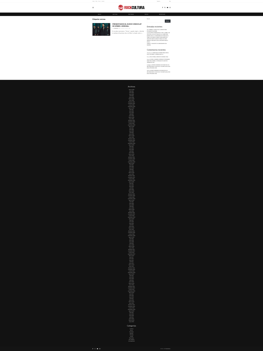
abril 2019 (131, 224)
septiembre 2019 (131, 217)
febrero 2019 (131, 227)
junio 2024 (131, 129)
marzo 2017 (131, 263)
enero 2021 (131, 192)
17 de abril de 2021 (123, 28)
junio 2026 (131, 92)
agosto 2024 (131, 126)
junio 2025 (131, 111)
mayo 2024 (131, 131)
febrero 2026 (131, 98)
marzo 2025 (131, 115)
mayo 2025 (131, 112)
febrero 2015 (131, 301)
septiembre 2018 (131, 235)
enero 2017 (131, 266)
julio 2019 (131, 220)
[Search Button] (170, 1)
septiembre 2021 (131, 180)
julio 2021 (131, 183)
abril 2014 (131, 317)
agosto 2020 (131, 200)
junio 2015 (131, 295)
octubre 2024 (131, 123)
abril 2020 (131, 206)
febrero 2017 (131, 264)
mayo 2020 (131, 204)
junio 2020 (131, 203)
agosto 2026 (131, 89)
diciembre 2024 (131, 120)
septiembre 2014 (131, 309)
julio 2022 (131, 164)
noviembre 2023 (131, 140)
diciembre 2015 (131, 286)
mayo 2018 (131, 241)
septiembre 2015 (131, 291)
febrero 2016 (131, 283)
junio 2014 (131, 314)
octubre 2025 (131, 105)
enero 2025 (131, 118)
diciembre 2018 (131, 231)
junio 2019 (131, 221)
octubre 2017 (131, 252)
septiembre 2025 (131, 106)
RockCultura (168, 348)
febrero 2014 (131, 320)
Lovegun (116, 28)
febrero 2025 (131, 117)
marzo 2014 (131, 318)
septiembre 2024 (131, 124)
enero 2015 (131, 303)
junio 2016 (131, 277)
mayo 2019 (131, 223)
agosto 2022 (131, 163)
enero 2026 (131, 100)
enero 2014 (131, 321)
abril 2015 (131, 298)
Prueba (131, 336)
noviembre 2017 (131, 251)
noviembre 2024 (131, 121)
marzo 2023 (131, 152)
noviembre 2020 (131, 195)
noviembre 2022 (131, 158)
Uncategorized (131, 341)
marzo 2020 (131, 208)
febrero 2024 (131, 135)
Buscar (148, 18)
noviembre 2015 (131, 287)
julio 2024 (131, 128)
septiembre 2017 (131, 254)
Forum (99, 1)
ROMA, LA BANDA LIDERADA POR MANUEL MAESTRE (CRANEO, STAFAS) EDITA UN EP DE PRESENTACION (158, 61)
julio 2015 (131, 294)
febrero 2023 (131, 154)
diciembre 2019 (131, 212)
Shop (96, 1)
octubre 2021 (131, 178)
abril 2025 (131, 114)
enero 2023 (131, 155)
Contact (102, 1)
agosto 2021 (131, 181)
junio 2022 (131, 166)
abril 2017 (131, 261)
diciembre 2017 (131, 249)
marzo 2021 (131, 189)
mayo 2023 (131, 149)
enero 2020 (131, 211)
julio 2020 (131, 201)
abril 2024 (131, 132)
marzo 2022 (131, 171)
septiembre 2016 (131, 272)
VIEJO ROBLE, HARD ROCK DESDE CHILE (159, 56)
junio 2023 (131, 148)
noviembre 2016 (131, 269)
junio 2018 (131, 240)
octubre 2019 (131, 215)
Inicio (99, 14)
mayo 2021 (131, 186)
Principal (131, 334)
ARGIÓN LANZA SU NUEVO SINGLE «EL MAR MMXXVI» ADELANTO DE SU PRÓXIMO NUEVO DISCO (157, 40)
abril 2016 (131, 280)
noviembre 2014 (131, 306)
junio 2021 (131, 184)
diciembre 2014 (131, 304)
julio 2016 (131, 275)
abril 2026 (131, 95)
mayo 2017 (131, 260)
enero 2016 (131, 284)
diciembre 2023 (131, 138)
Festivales (131, 14)
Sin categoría (131, 339)
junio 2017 (131, 258)
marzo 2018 (131, 244)
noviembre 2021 (131, 177)
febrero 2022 (131, 172)
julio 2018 (131, 238)
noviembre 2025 (131, 103)
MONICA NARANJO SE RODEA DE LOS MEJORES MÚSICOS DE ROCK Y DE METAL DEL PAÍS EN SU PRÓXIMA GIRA (158, 66)
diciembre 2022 (131, 157)
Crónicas (131, 328)
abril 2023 (131, 151)
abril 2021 (131, 188)
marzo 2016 (131, 281)
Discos (146, 14)
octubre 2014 (131, 307)
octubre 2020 (131, 197)
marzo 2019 (131, 226)
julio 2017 (131, 257)
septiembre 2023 (131, 143)
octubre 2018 (131, 234)
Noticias (115, 14)
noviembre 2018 (131, 232)
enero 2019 (131, 229)
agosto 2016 (131, 274)
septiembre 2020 (131, 198)
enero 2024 (131, 137)
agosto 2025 (131, 108)
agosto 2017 (131, 255)
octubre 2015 (131, 289)
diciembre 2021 (131, 175)
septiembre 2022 (131, 161)
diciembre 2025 (131, 101)
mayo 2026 (131, 94)
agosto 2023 (131, 144)
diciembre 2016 (131, 267)
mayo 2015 (131, 297)
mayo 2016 (131, 278)
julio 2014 (131, 312)
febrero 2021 (131, 191)
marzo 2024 (131, 134)
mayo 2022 (131, 168)
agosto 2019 (131, 218)
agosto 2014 (131, 310)
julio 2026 (131, 91)
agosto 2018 (131, 237)
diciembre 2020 (131, 194)
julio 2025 (131, 109)
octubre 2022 (131, 160)
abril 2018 (131, 243)
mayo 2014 (131, 315)
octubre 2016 (131, 270)
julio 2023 (131, 146)
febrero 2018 (131, 246)
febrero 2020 (131, 209)
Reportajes (162, 14)
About (93, 1)
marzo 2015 (131, 300)
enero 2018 (131, 247)
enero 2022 (131, 174)
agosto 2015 (131, 292)
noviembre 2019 (131, 214)
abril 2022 (131, 169)
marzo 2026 (131, 97)
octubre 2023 (131, 141)
